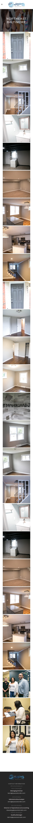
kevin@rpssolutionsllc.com (16, 793)
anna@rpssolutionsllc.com (16, 802)
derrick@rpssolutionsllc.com (16, 817)
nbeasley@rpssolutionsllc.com (16, 810)
